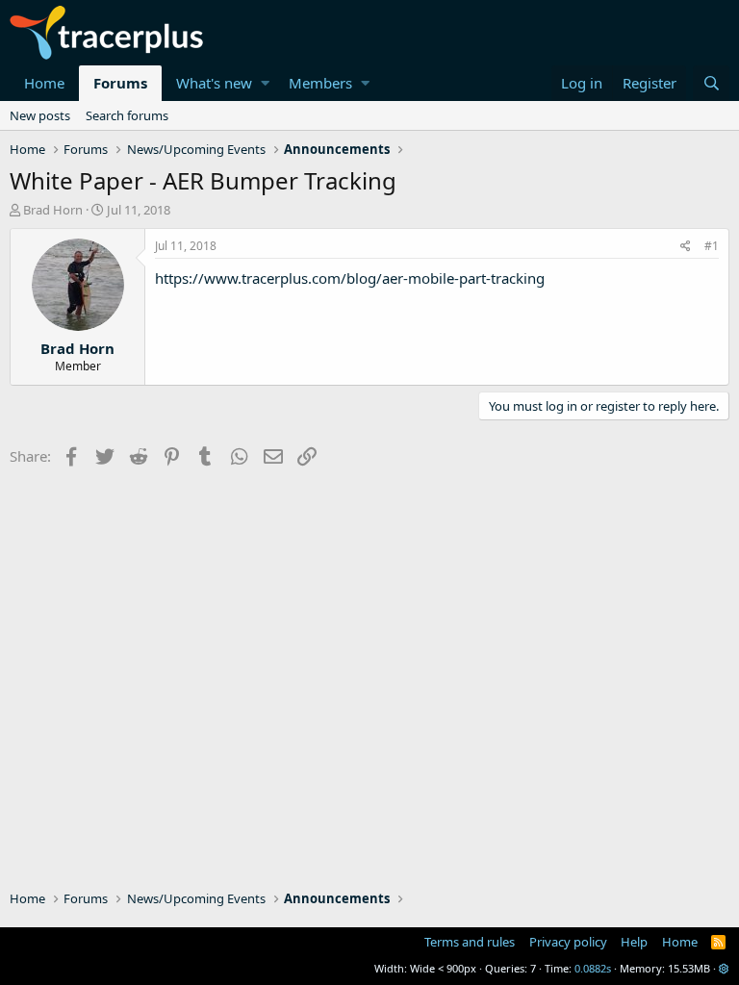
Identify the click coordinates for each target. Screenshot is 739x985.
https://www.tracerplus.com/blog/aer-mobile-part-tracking (350, 278)
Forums (120, 82)
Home (44, 82)
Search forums (127, 115)
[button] (265, 83)
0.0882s (592, 968)
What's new (214, 82)
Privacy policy (568, 941)
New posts (40, 115)
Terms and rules (469, 941)
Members (320, 82)
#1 (711, 246)
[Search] (711, 83)
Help (634, 941)
